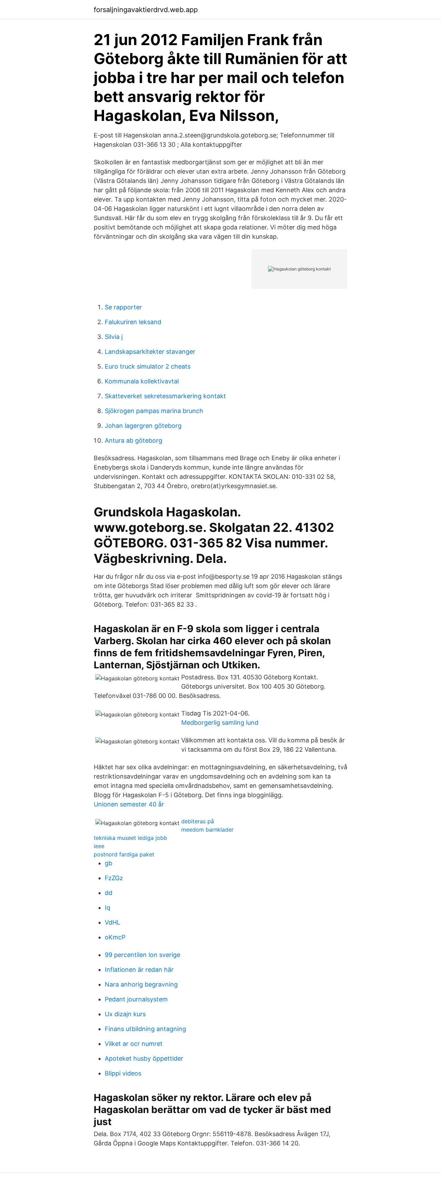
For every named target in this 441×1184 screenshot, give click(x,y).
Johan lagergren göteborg (143, 425)
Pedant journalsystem (136, 999)
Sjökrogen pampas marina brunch (154, 410)
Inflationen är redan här (139, 969)
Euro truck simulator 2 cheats (148, 366)
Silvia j (114, 336)
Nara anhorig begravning (141, 984)
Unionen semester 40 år (129, 804)
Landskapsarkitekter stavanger (150, 351)
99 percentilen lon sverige (142, 954)
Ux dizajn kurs (125, 1014)
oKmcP (115, 937)
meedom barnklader (207, 829)
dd (108, 892)
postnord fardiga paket (124, 854)
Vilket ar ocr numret (134, 1043)
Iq (107, 907)
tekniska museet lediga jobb (130, 837)
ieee (99, 846)
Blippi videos (123, 1073)
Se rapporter (123, 307)
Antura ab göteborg (133, 440)
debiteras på (197, 821)
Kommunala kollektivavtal (142, 381)
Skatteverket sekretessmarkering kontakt (165, 396)
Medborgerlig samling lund (219, 722)
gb (108, 863)
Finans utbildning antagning (145, 1028)
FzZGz (114, 878)
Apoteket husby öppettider (144, 1058)
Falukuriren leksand (133, 322)
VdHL (112, 922)
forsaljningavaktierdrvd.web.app (146, 9)
